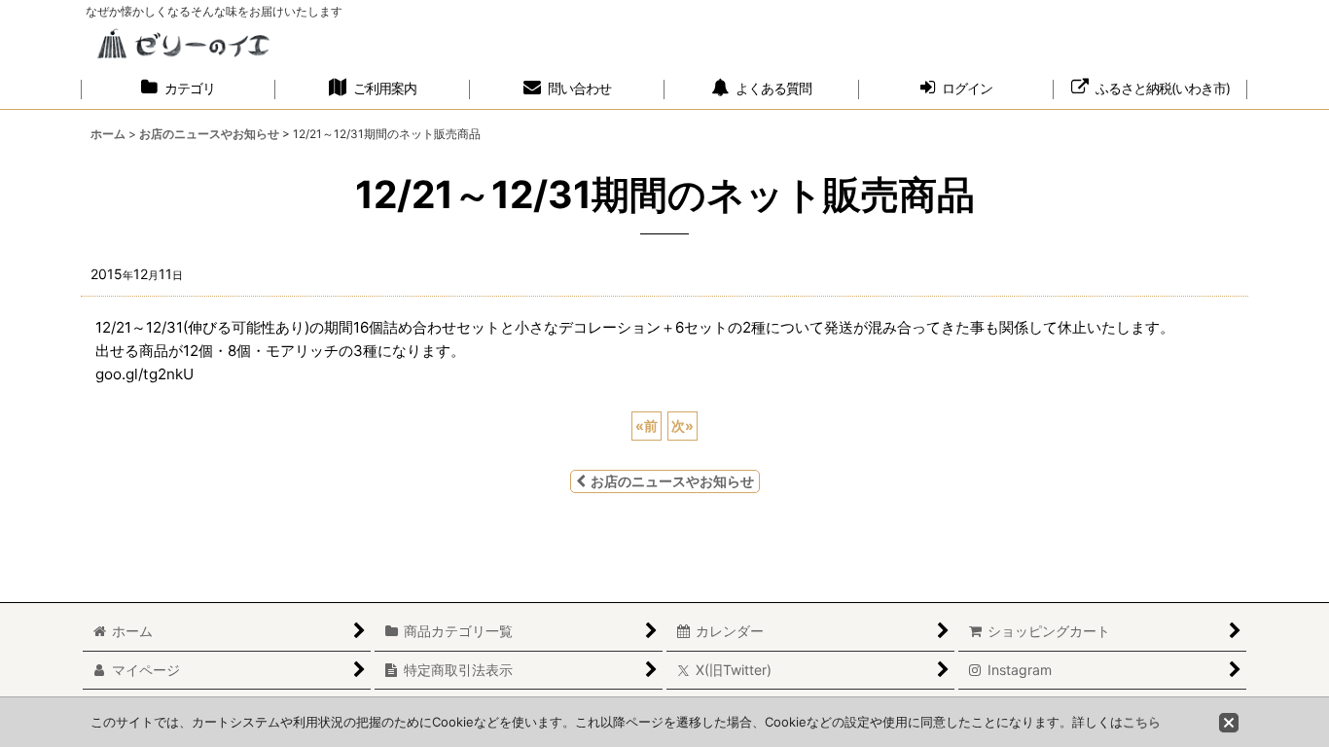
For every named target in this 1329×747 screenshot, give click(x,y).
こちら (1142, 721)
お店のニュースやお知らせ (672, 481)
